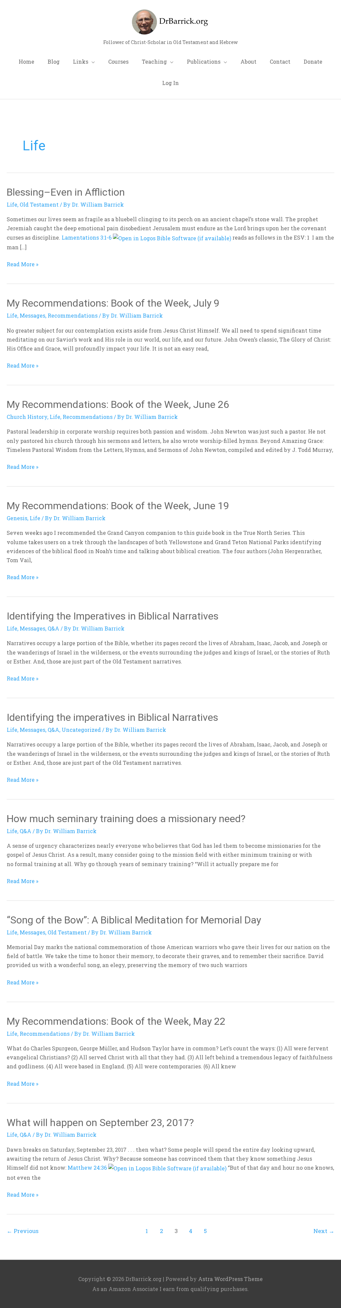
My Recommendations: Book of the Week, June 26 (118, 404)
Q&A (53, 628)
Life (12, 204)
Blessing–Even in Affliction (66, 192)
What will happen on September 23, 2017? (100, 1122)
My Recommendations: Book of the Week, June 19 (118, 506)
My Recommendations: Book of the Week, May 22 (116, 1021)
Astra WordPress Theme (230, 1278)
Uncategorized (81, 729)
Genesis (17, 518)
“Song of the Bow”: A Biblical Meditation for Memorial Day (134, 920)
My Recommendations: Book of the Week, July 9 (113, 303)
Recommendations (73, 315)
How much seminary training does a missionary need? (126, 818)
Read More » (22, 264)
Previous (23, 1231)
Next (323, 1231)
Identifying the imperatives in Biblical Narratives (112, 717)
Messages (32, 315)
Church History (27, 416)
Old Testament (39, 204)
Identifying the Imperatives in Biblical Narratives (112, 616)
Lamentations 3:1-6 (87, 237)
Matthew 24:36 (87, 1167)
